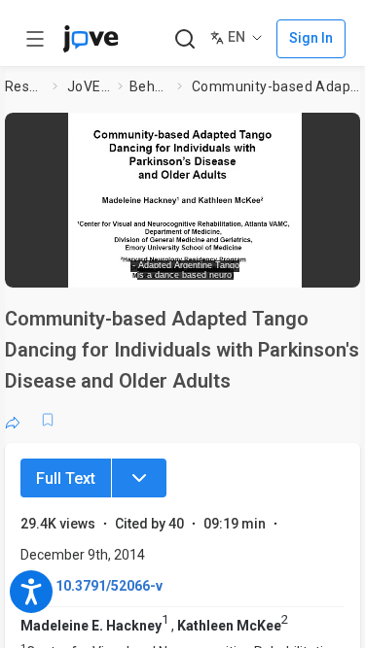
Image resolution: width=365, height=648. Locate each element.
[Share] (12, 419)
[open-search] (184, 39)
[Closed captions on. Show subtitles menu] (331, 267)
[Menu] (139, 478)
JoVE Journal (88, 86)
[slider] (112, 266)
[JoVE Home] (90, 38)
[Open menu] (35, 38)
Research (25, 86)
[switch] (210, 267)
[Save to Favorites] (47, 419)
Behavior (149, 86)
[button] (347, 131)
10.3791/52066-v (109, 586)
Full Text (65, 478)
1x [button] (295, 266)
